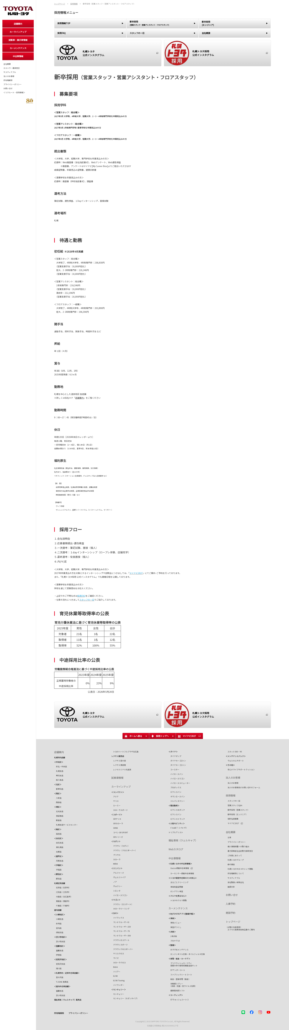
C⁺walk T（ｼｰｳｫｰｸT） (178, 827)
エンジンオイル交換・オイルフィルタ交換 (187, 954)
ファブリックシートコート (180, 974)
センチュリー (117, 994)
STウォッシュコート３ (179, 999)
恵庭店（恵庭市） (62, 901)
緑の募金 (230, 864)
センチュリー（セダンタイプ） (124, 998)
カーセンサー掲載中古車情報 (181, 873)
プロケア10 (174, 940)
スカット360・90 (234, 751)
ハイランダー (117, 985)
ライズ (115, 958)
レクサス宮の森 (118, 760)
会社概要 (7, 64)
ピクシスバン (175, 792)
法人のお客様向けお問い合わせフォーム (243, 787)
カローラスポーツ (119, 810)
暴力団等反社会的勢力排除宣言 (239, 851)
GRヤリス (116, 819)
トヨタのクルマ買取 (178, 900)
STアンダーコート (177, 970)
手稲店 (57, 869)
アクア (114, 796)
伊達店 (57, 955)
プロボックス (175, 787)
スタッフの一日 (233, 800)
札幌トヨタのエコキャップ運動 (239, 869)
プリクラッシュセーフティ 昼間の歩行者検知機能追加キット (183, 964)
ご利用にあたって (234, 855)
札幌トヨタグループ (235, 860)
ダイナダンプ (175, 756)
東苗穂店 (58, 816)
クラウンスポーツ (120, 944)
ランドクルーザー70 (120, 931)
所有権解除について (235, 873)
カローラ (115, 859)
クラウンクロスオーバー (123, 949)
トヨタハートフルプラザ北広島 (124, 751)
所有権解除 (7, 80)
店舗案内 (79, 397)
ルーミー (115, 805)
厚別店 (57, 878)
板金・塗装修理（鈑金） (179, 979)
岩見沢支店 (59, 964)
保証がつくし (175, 927)
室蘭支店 (58, 950)
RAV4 (114, 967)
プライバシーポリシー (12, 84)
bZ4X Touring (117, 980)
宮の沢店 (58, 977)
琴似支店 (58, 775)
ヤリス (115, 801)
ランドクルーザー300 (121, 935)
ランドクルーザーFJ (120, 922)
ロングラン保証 (176, 891)
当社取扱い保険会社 (235, 882)
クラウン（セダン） (120, 846)
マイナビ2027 (232, 823)
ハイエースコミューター (180, 783)
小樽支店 (58, 919)
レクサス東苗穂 (118, 765)
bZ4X (114, 976)
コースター (174, 769)
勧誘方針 (230, 886)
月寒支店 (58, 860)
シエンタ (115, 890)
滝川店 (57, 968)
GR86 (114, 828)
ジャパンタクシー (177, 801)
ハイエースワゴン (119, 895)
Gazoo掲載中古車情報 (179, 868)
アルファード (117, 872)
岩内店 (57, 928)
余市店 (57, 923)
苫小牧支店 (59, 941)
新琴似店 (58, 789)
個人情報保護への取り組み (237, 846)
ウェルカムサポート (235, 760)
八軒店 (57, 798)
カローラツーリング (120, 908)
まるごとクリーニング (178, 882)
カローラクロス (118, 962)
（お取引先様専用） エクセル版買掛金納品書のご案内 (240, 928)
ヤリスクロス (117, 953)
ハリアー (115, 971)
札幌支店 (58, 771)
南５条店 (58, 780)
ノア (114, 881)
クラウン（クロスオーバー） (125, 850)
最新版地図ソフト (177, 990)
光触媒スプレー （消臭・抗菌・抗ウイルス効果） (183, 984)
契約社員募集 (232, 818)
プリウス (115, 855)
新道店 (57, 820)
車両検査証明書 (176, 886)
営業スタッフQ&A (234, 805)
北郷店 (57, 851)
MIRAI (114, 863)
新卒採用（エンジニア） (236, 814)
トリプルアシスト (176, 832)
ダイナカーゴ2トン (177, 760)
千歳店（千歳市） (62, 905)
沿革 (228, 837)
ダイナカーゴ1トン (177, 765)
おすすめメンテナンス (178, 949)
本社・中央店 (60, 766)
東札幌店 (58, 847)
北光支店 (58, 811)
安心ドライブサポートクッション (240, 769)
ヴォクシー (116, 886)
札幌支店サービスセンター (66, 824)
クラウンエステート (121, 940)
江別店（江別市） (62, 892)
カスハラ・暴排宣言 (11, 68)
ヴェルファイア (118, 877)
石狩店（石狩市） (62, 887)
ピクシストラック (177, 819)
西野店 (57, 802)
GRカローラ (117, 823)
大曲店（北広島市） (63, 896)
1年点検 (173, 936)
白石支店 (58, 842)
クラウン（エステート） (122, 904)
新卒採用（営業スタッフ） (237, 810)
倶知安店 (58, 932)
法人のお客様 (8, 76)
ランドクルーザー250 (121, 926)
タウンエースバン (177, 796)
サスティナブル (9, 72)
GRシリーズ (117, 837)
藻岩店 (57, 833)
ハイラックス (117, 917)
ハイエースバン (176, 774)
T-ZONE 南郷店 (61, 981)
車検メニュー (175, 922)
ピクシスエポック (177, 810)
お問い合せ (7, 88)
